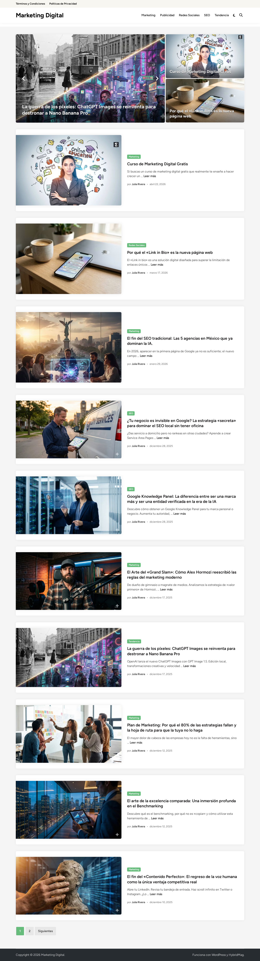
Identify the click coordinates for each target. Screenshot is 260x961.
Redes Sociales (189, 15)
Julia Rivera (138, 184)
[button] (23, 78)
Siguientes (45, 931)
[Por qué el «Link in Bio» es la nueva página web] (205, 101)
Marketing (148, 15)
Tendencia (222, 15)
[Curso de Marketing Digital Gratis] (205, 56)
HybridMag (236, 955)
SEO (207, 15)
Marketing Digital (40, 15)
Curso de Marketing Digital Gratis (157, 163)
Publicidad (167, 15)
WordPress (219, 955)
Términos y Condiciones (30, 3)
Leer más (150, 176)
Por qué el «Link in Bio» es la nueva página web (170, 252)
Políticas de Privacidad (63, 3)
